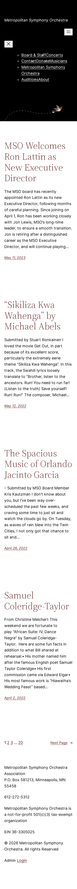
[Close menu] (8, 44)
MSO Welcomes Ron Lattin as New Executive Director (34, 161)
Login (22, 860)
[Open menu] (68, 32)
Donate (42, 61)
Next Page (61, 743)
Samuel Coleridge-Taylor (36, 600)
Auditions (29, 79)
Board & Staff (33, 55)
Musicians (58, 61)
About (43, 79)
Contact (28, 61)
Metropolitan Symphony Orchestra (36, 20)
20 (20, 742)
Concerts (54, 55)
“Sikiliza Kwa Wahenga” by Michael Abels (32, 315)
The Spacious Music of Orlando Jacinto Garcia (38, 464)
